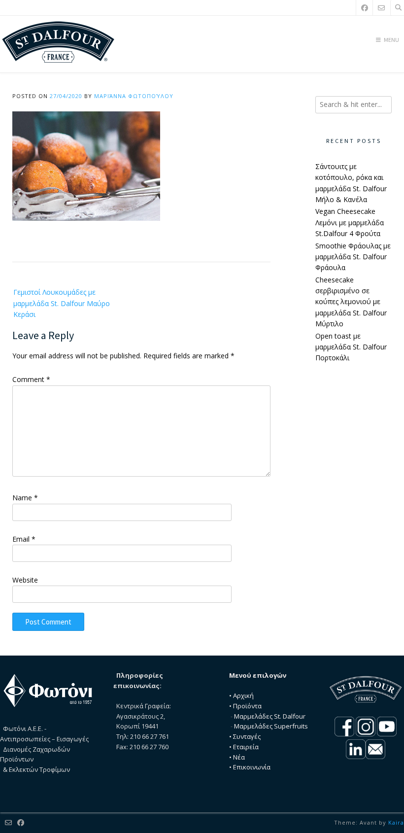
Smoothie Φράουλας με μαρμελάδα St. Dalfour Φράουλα (353, 257)
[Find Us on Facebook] (364, 7)
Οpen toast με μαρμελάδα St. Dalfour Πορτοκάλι (351, 347)
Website (25, 580)
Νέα (239, 757)
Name (25, 497)
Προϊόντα (247, 705)
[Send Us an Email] (381, 7)
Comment (31, 379)
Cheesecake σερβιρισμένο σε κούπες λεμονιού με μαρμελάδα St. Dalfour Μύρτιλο (351, 302)
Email (23, 539)
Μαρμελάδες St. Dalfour (269, 716)
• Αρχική (241, 695)
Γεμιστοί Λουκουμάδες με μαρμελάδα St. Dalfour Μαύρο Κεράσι (61, 303)
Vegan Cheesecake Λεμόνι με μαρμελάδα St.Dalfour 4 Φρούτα (349, 222)
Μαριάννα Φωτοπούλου (133, 96)
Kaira (396, 822)
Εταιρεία (246, 746)
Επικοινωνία (251, 767)
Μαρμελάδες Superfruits (271, 726)
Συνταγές (247, 736)
